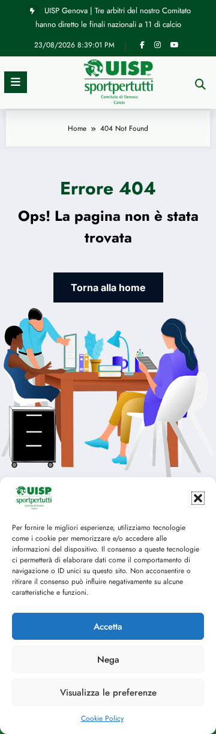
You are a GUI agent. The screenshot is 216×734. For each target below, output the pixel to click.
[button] (198, 498)
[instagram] (157, 45)
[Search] (200, 84)
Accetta (108, 626)
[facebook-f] (142, 45)
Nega (108, 659)
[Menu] (15, 82)
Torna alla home (108, 287)
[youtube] (174, 45)
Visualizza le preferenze (108, 692)
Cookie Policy (102, 718)
